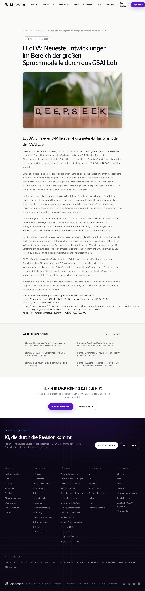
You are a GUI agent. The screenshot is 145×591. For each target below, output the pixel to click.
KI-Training (37, 512)
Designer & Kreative (69, 536)
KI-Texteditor (38, 478)
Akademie (93, 483)
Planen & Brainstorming (43, 517)
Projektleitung (67, 532)
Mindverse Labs (123, 511)
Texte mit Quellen (40, 498)
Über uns (121, 474)
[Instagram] (128, 583)
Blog (91, 474)
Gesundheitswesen (69, 498)
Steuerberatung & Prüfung (72, 493)
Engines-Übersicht (97, 493)
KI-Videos (37, 474)
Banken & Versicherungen (72, 478)
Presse (119, 483)
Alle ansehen (114, 334)
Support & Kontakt (97, 507)
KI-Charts (37, 527)
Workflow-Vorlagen (48, 562)
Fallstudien (93, 498)
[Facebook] (139, 583)
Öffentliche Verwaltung (70, 483)
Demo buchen (123, 4)
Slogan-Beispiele (108, 562)
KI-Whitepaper (39, 532)
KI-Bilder (8, 512)
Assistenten (9, 488)
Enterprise (87, 4)
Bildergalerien (10, 567)
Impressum (71, 584)
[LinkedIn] (123, 583)
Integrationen (10, 503)
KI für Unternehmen (69, 474)
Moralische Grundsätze (108, 584)
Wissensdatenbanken (14, 498)
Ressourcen (63, 4)
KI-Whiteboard (39, 488)
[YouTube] (134, 583)
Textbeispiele (92, 562)
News (40, 31)
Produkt (33, 4)
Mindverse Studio (12, 474)
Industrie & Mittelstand (70, 503)
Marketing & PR (67, 517)
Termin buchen (123, 498)
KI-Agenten (10, 483)
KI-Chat (8, 478)
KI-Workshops (95, 488)
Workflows (9, 493)
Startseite (29, 31)
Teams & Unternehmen (70, 512)
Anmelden (109, 4)
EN (99, 4)
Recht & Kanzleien (68, 488)
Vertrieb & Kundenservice (71, 522)
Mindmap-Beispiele (127, 562)
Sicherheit (121, 488)
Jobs (119, 478)
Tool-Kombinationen (28, 562)
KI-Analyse (37, 503)
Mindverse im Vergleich (127, 493)
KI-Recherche (38, 493)
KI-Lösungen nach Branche (71, 562)
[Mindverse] (15, 4)
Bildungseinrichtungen (70, 507)
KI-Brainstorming (40, 522)
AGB (93, 584)
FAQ (90, 503)
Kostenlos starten (61, 406)
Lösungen (47, 4)
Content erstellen (12, 507)
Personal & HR (67, 527)
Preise (76, 4)
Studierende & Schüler (70, 541)
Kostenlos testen (106, 445)
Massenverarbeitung (41, 507)
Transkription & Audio (42, 483)
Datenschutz (83, 584)
